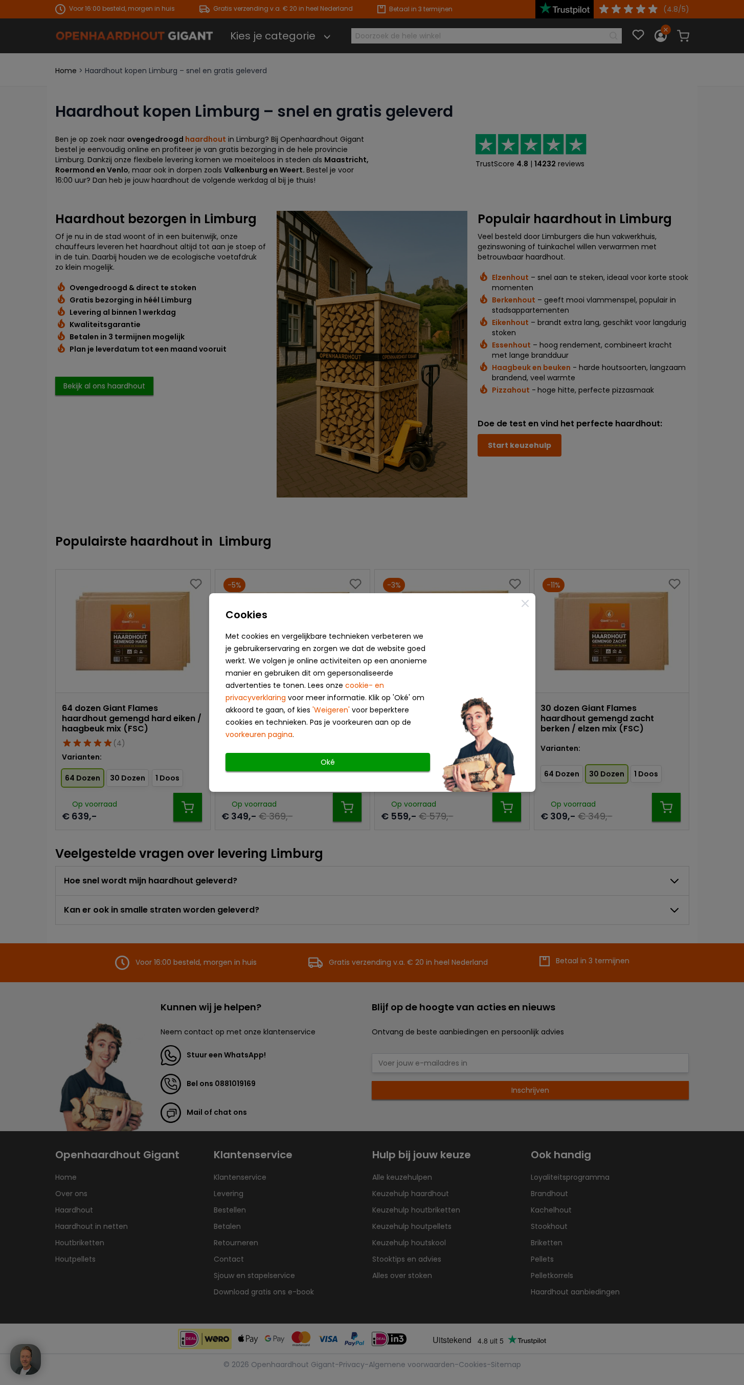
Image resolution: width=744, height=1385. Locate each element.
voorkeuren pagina (259, 734)
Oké (328, 762)
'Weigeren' (331, 710)
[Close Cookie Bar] (525, 603)
